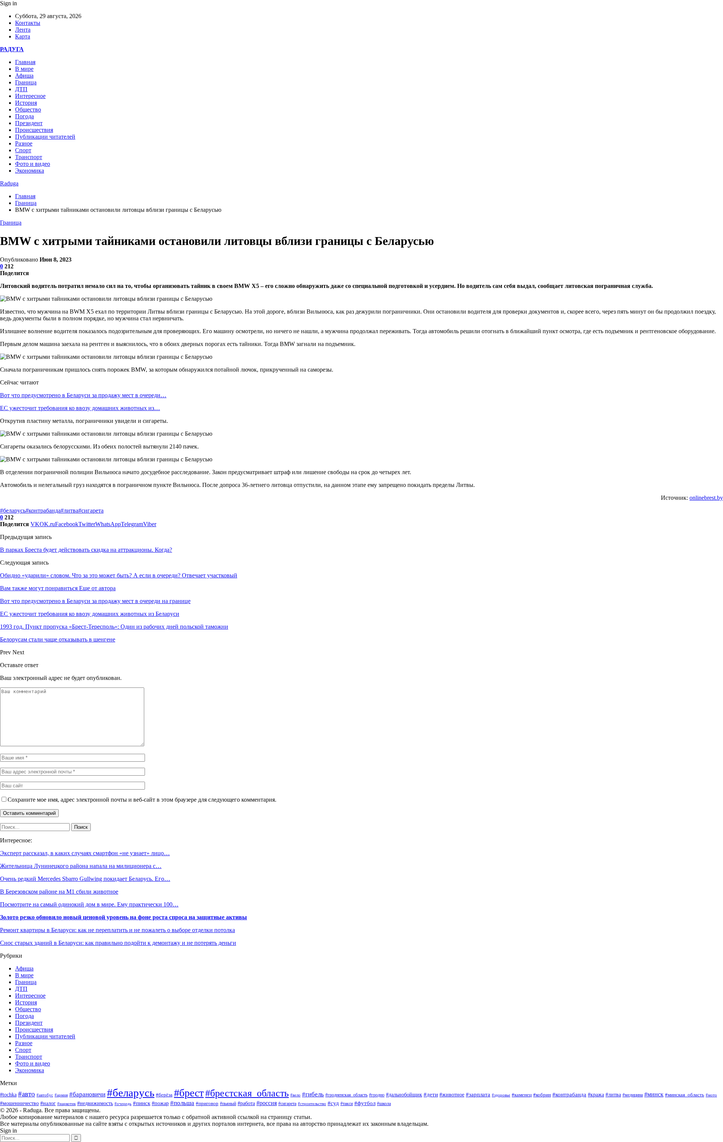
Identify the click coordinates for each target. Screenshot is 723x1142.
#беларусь (13, 510)
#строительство (312, 1103)
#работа (246, 1103)
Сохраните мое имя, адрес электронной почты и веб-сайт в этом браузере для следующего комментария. (142, 799)
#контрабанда (43, 510)
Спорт (23, 150)
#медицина (632, 1095)
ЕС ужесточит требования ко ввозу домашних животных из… (80, 408)
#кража (596, 1095)
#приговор (207, 1103)
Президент (29, 123)
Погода (24, 116)
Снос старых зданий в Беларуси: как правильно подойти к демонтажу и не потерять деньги (118, 943)
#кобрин (542, 1095)
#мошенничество (19, 1103)
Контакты (27, 23)
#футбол (364, 1103)
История (26, 103)
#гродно (376, 1095)
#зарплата (478, 1094)
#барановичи (87, 1094)
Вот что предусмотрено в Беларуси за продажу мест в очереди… (83, 395)
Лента (23, 29)
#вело (295, 1095)
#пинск (141, 1103)
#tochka (8, 1094)
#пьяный (228, 1103)
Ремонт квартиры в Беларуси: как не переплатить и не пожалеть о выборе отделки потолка (117, 930)
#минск (654, 1094)
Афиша (24, 75)
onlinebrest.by (706, 497)
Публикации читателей (45, 136)
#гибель (313, 1094)
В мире (24, 69)
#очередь (122, 1103)
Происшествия (34, 130)
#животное (451, 1094)
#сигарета (91, 510)
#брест (189, 1093)
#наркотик (66, 1103)
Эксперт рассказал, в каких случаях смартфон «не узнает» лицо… (85, 853)
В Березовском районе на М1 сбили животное (59, 891)
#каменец (522, 1095)
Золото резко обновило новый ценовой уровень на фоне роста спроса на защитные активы (123, 917)
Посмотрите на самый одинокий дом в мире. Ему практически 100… (89, 904)
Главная (25, 62)
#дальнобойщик (404, 1095)
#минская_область (684, 1095)
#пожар (160, 1103)
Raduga (9, 183)
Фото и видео (32, 164)
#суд (333, 1103)
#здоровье (501, 1095)
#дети (431, 1094)
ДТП (21, 89)
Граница (26, 82)
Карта (22, 36)
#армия (61, 1095)
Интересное (30, 96)
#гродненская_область (346, 1095)
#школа (384, 1103)
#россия (266, 1103)
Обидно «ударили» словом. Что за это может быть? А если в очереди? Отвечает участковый (118, 575)
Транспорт (28, 157)
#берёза (164, 1095)
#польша (182, 1103)
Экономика (29, 170)
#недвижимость (95, 1103)
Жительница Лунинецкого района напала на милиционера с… (81, 866)
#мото (711, 1095)
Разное (23, 143)
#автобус (45, 1095)
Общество (28, 109)
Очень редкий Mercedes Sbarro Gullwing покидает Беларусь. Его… (85, 879)
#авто (26, 1094)
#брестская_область (247, 1093)
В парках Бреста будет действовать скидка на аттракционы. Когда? (86, 550)
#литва (69, 510)
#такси (346, 1103)
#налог (48, 1103)
